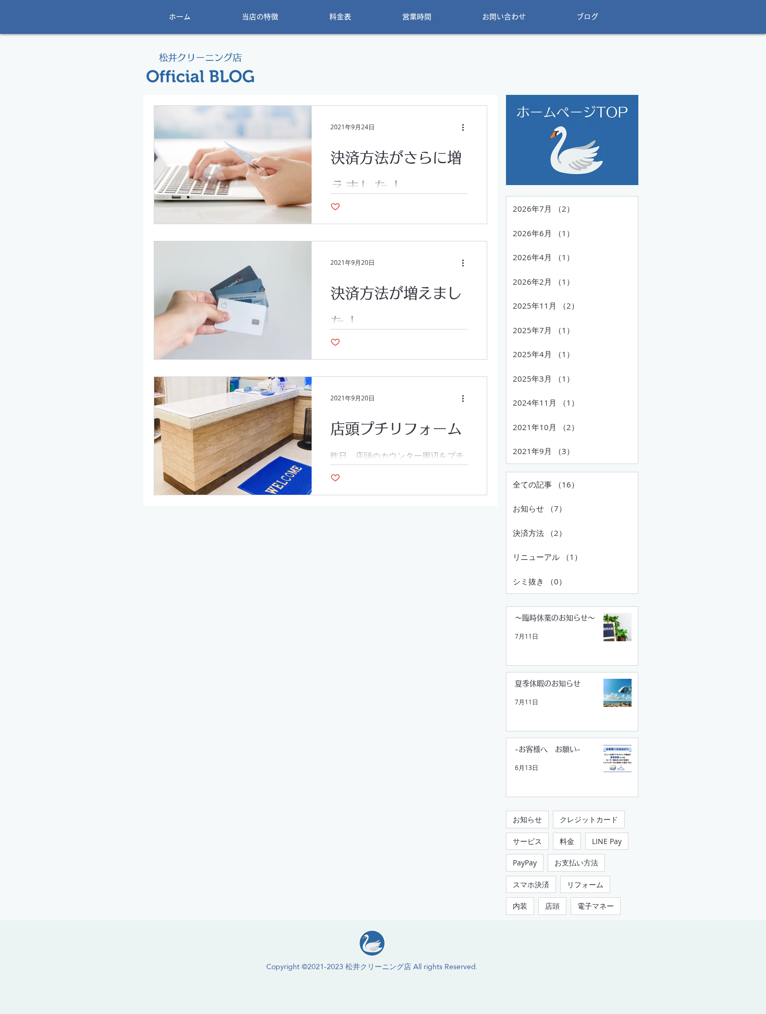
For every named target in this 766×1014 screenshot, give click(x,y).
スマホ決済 (531, 884)
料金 (567, 841)
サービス (527, 841)
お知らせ (527, 819)
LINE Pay (607, 841)
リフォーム (585, 884)
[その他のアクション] (466, 127)
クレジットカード (589, 819)
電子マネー (595, 906)
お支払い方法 (576, 863)
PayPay (525, 863)
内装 (520, 906)
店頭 (552, 906)
